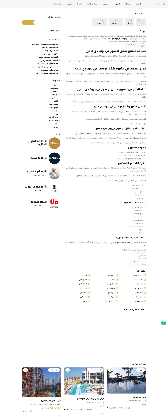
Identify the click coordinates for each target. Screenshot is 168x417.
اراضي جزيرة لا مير (139, 397)
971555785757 (39, 190)
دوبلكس (55, 97)
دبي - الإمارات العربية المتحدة (137, 400)
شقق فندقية (53, 104)
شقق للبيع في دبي (82, 133)
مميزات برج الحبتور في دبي (49, 60)
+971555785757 (38, 175)
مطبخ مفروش (139, 301)
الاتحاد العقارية (39, 202)
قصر (57, 114)
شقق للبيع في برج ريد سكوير (48, 57)
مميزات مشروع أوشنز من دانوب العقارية (45, 66)
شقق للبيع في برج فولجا (50, 53)
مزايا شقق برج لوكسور (50, 50)
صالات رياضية (84, 288)
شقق (56, 101)
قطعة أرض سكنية (52, 117)
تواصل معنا (57, 3)
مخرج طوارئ (111, 292)
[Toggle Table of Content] (142, 45)
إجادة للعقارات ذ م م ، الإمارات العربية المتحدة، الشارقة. (45, 404)
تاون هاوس (54, 94)
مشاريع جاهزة (140, 370)
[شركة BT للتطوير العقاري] (54, 143)
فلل (57, 110)
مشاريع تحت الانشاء (96, 370)
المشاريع (105, 3)
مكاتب (56, 123)
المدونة (79, 3)
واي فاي (85, 301)
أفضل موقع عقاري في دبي (120, 242)
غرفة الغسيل (139, 292)
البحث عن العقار (92, 3)
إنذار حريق (85, 275)
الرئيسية (138, 3)
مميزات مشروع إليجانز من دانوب (47, 63)
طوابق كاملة (53, 107)
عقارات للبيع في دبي (128, 111)
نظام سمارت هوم (110, 301)
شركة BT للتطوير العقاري (38, 142)
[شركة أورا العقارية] (54, 173)
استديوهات (54, 88)
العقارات (127, 3)
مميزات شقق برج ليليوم (50, 47)
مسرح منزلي (84, 297)
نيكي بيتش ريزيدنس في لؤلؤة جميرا (90, 398)
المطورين (117, 3)
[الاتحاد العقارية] (54, 203)
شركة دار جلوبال (38, 158)
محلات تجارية (53, 120)
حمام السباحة (139, 288)
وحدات (56, 127)
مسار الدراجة (139, 297)
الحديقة (141, 280)
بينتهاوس (54, 91)
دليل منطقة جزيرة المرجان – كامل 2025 (45, 44)
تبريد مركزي (139, 284)
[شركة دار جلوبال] (54, 158)
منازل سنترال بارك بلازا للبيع (51, 400)
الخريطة (69, 3)
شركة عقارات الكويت (35, 187)
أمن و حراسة (111, 275)
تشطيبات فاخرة (83, 284)
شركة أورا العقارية (37, 171)
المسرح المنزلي (83, 280)
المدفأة (113, 280)
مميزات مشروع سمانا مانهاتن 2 (48, 70)
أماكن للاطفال (138, 275)
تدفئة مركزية (111, 284)
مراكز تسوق (84, 292)
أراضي (56, 84)
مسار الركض (111, 297)
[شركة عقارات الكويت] (54, 188)
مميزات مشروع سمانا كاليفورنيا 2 (47, 73)
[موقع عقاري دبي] (160, 3)
